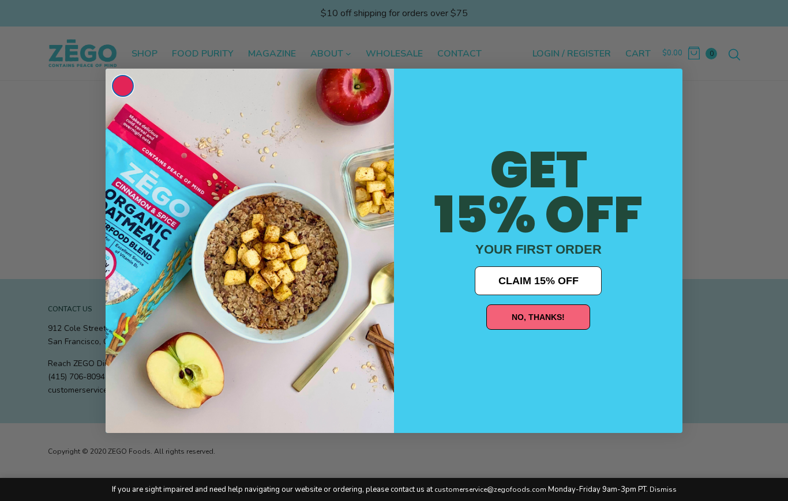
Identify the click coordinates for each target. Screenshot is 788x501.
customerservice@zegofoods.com (490, 489)
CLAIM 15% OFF (538, 281)
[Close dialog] (122, 86)
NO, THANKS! (538, 317)
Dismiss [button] (663, 489)
